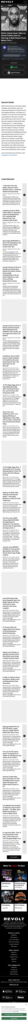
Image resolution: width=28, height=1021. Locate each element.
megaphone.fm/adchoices (9, 155)
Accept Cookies (14, 1018)
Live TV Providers (14, 939)
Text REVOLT (14, 972)
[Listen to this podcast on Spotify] (14, 67)
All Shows (14, 935)
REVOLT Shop (14, 974)
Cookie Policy (16, 1011)
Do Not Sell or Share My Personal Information (14, 1014)
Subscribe (14, 967)
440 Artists (14, 946)
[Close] (26, 1004)
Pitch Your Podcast (14, 942)
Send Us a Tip (14, 957)
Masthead (14, 954)
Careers (14, 961)
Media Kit (14, 959)
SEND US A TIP (14, 984)
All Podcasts (14, 937)
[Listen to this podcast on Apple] (14, 72)
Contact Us (14, 969)
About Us (14, 952)
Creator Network (14, 944)
